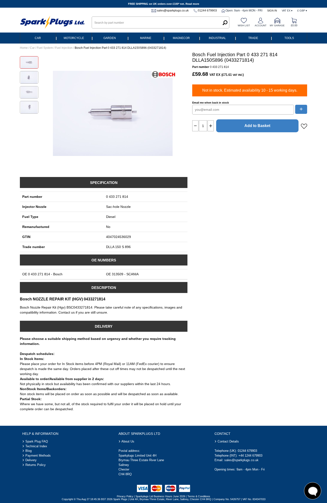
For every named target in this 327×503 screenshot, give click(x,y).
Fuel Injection (64, 48)
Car (38, 38)
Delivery (31, 460)
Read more (192, 3)
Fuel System (45, 48)
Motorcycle (74, 38)
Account (260, 25)
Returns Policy (35, 465)
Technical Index (36, 446)
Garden (109, 38)
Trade (253, 38)
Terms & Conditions (198, 496)
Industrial (217, 38)
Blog (28, 451)
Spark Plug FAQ (36, 441)
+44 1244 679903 (250, 455)
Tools (289, 38)
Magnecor (181, 38)
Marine (145, 38)
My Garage (277, 25)
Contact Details (228, 441)
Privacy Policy (125, 496)
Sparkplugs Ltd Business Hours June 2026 (160, 496)
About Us (127, 441)
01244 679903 (207, 10)
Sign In (272, 10)
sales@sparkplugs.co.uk (173, 10)
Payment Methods (38, 455)
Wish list (244, 25)
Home (24, 48)
